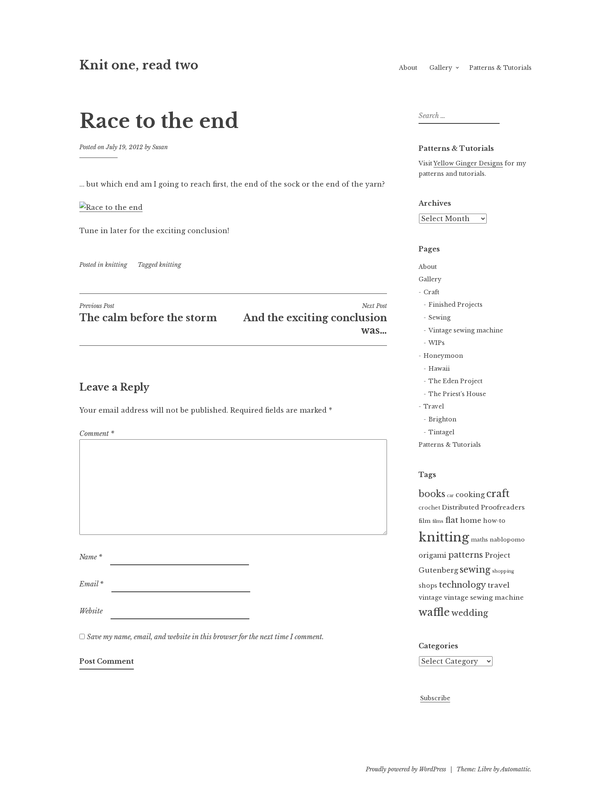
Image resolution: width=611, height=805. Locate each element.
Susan (160, 147)
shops (428, 585)
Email (91, 584)
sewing (475, 569)
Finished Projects (456, 304)
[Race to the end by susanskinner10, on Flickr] (111, 207)
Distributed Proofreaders (483, 507)
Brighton (442, 419)
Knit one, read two (138, 65)
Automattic (515, 769)
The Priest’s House (457, 394)
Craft (431, 292)
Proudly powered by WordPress (406, 769)
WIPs (437, 343)
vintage (430, 597)
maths (479, 540)
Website (91, 611)
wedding (469, 613)
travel (499, 585)
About (408, 67)
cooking (470, 494)
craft (498, 493)
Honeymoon (443, 355)
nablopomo (507, 539)
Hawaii (439, 368)
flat (451, 520)
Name (90, 557)
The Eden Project (456, 381)
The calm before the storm (148, 313)
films (437, 521)
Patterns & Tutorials (500, 67)
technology (462, 585)
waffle (434, 612)
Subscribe (435, 698)
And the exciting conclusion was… (315, 319)
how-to (494, 520)
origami (432, 555)
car (450, 495)
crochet (429, 508)
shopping (503, 571)
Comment (96, 433)
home (470, 520)
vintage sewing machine (484, 597)
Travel (434, 406)
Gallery (440, 67)
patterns (465, 555)
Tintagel (441, 432)
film (425, 520)
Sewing (440, 317)
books (432, 494)
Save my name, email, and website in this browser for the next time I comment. (205, 637)
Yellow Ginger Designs (468, 163)
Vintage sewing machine (466, 330)
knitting (116, 264)
